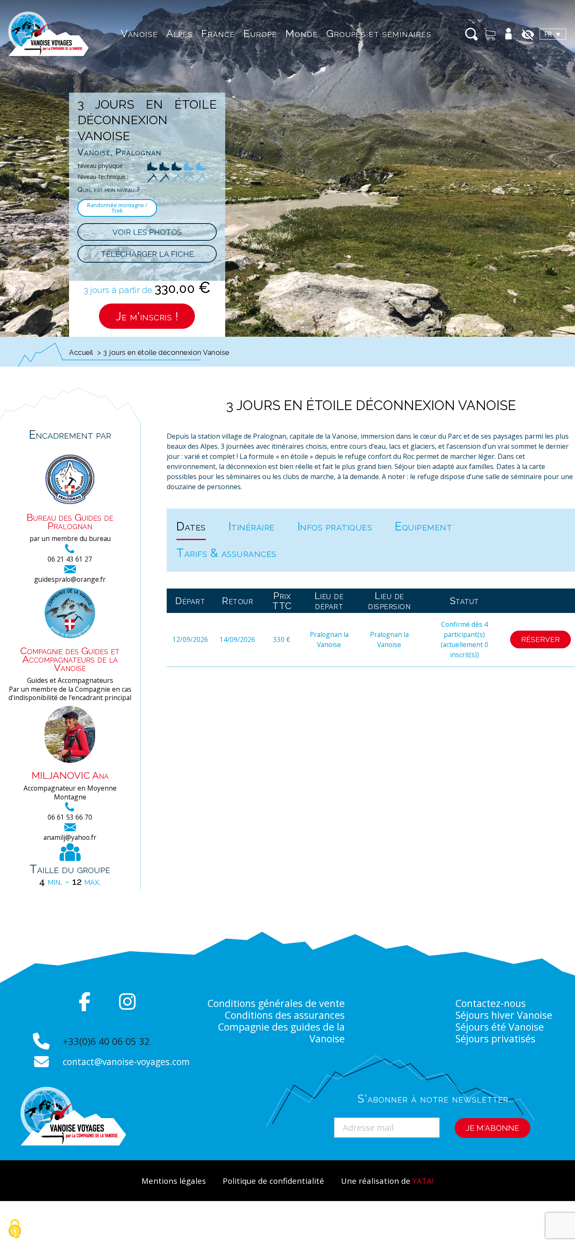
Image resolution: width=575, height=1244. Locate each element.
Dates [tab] (191, 526)
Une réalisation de (387, 1180)
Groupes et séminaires (378, 33)
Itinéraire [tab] (252, 526)
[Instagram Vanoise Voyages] (127, 1001)
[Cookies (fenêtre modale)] (14, 1229)
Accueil (81, 352)
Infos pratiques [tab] (335, 526)
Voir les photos (147, 232)
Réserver (540, 639)
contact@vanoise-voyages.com (126, 1062)
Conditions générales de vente (276, 1003)
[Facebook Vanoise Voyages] (85, 1001)
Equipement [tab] (423, 526)
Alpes (179, 33)
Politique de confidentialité (273, 1180)
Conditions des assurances (285, 1015)
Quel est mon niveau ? (108, 190)
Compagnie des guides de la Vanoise (281, 1032)
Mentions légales (173, 1180)
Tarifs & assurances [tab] (226, 552)
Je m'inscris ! (147, 316)
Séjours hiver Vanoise (503, 1015)
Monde (301, 33)
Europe (260, 33)
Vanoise (139, 33)
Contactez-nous (490, 1003)
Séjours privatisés (495, 1038)
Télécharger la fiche (147, 253)
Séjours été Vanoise (499, 1027)
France (218, 33)
